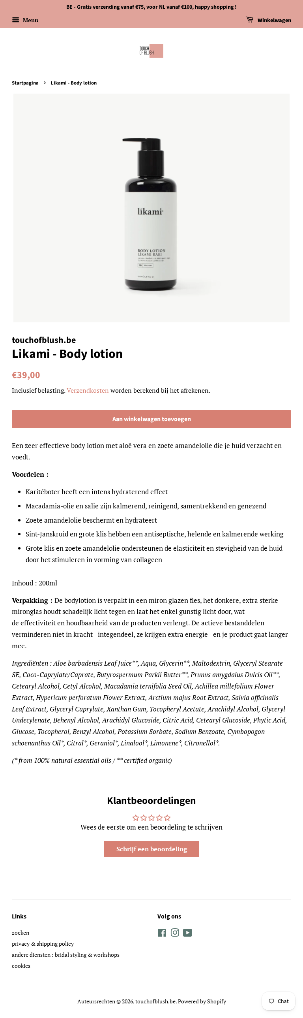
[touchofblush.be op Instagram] (174, 934)
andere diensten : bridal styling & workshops (66, 954)
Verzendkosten (88, 390)
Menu (29, 20)
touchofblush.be (155, 1001)
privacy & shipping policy (43, 943)
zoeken (20, 932)
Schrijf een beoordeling (151, 849)
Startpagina (25, 83)
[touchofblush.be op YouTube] (187, 934)
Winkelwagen (273, 20)
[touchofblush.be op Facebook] (161, 934)
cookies (21, 965)
